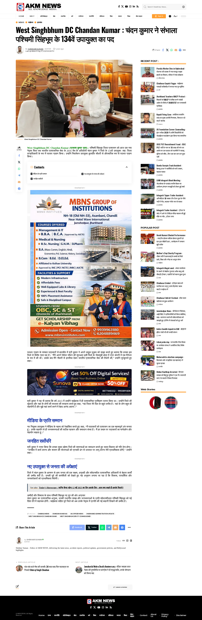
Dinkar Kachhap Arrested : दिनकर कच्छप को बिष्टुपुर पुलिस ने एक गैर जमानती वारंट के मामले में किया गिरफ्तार (171, 375)
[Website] (123, 540)
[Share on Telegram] (19, 175)
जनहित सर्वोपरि (38, 178)
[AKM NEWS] (39, 7)
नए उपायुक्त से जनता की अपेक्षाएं (94, 173)
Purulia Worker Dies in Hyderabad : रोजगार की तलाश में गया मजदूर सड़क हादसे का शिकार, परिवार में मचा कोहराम (171, 71)
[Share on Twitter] (167, 50)
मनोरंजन (160, 304)
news (21, 22)
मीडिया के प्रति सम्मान (40, 173)
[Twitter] (122, 6)
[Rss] (137, 6)
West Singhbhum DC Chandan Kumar (43, 516)
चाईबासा (30, 22)
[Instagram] (130, 6)
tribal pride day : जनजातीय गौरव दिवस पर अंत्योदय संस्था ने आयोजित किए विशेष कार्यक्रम (171, 345)
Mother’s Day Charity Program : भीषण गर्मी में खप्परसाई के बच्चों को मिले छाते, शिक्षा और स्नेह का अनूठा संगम (170, 256)
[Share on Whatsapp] (171, 50)
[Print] (180, 50)
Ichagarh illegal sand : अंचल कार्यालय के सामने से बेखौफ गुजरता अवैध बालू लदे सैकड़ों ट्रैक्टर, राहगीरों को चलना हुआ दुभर (171, 271)
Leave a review (121, 587)
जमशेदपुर (160, 382)
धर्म (159, 90)
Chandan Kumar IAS (59, 514)
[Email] (176, 50)
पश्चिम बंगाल (161, 78)
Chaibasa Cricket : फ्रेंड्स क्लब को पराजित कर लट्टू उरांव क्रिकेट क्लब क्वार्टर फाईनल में (170, 286)
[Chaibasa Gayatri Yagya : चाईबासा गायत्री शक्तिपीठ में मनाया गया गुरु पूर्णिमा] (147, 87)
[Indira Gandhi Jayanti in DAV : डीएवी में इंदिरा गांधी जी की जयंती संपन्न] (147, 332)
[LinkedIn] (134, 6)
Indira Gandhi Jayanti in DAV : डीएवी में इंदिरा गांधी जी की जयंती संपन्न (171, 330)
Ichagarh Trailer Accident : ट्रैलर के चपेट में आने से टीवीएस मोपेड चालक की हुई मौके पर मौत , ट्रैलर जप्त (171, 213)
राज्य (159, 278)
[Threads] (131, 540)
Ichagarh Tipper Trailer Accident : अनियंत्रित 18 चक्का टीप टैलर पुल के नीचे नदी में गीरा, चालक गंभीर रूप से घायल (171, 198)
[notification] (170, 16)
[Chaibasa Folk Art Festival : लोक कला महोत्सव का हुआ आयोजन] (147, 301)
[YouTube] (126, 6)
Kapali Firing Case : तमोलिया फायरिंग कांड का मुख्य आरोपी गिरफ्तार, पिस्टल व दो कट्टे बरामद (171, 117)
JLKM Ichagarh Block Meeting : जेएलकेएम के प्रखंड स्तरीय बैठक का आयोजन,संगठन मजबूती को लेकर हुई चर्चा (171, 183)
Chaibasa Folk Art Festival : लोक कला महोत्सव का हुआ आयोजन (171, 299)
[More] (184, 50)
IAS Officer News (76, 514)
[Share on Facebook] (163, 50)
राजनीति (160, 367)
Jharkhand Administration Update (100, 514)
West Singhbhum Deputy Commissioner (75, 516)
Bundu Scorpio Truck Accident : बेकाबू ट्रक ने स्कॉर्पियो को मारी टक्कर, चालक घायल (170, 168)
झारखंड (39, 22)
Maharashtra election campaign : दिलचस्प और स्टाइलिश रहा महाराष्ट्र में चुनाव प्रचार (170, 360)
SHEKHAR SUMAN (35, 49)
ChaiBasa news (43, 514)
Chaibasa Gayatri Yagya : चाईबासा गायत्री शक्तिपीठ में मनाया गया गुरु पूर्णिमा (170, 85)
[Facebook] (119, 6)
